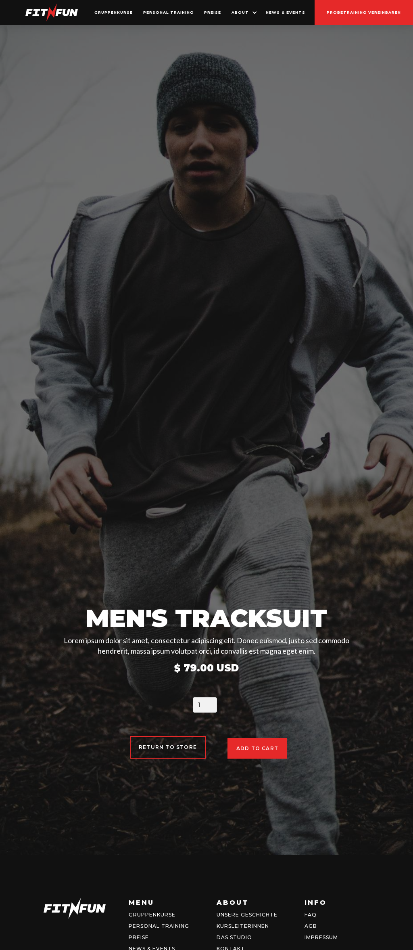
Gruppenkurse (152, 915)
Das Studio (234, 937)
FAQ (311, 915)
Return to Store (168, 747)
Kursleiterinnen (243, 926)
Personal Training (168, 12)
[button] (243, 12)
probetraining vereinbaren (364, 12)
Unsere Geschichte (247, 915)
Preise (212, 12)
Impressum (321, 937)
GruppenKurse (113, 12)
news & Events (285, 12)
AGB (311, 926)
